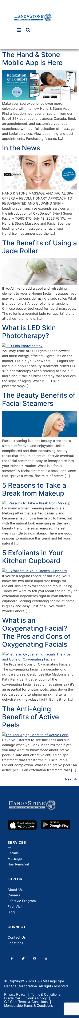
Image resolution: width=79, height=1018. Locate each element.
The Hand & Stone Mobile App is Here (32, 59)
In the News (21, 148)
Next (71, 779)
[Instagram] (46, 958)
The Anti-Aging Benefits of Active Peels (30, 717)
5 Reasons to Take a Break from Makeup (34, 489)
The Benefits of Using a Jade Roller (39, 247)
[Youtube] (34, 958)
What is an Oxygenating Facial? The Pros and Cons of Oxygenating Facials (36, 632)
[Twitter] (23, 958)
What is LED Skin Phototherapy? (29, 332)
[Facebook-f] (12, 958)
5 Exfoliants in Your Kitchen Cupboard (32, 557)
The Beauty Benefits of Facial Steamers (38, 399)
